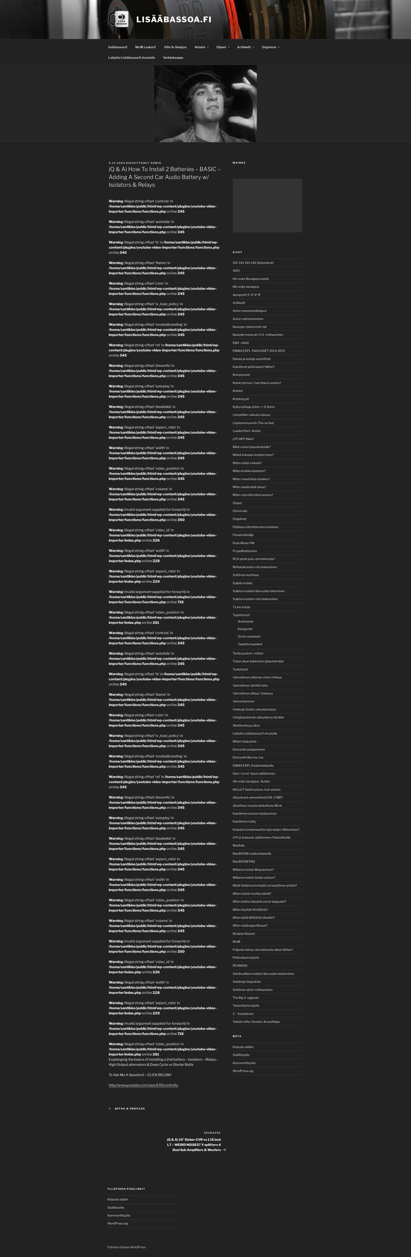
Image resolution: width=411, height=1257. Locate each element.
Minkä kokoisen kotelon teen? (253, 455)
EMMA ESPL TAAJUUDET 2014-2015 (259, 350)
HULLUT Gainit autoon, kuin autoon (256, 789)
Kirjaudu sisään (243, 1047)
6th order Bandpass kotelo (251, 279)
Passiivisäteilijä (243, 535)
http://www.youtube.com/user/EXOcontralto (143, 1085)
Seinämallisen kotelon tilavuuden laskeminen (263, 973)
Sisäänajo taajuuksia (247, 981)
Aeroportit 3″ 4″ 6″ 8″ (247, 295)
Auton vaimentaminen (248, 319)
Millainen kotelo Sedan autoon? (254, 877)
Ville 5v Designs (175, 47)
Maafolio (239, 845)
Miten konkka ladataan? (249, 471)
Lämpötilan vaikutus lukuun (251, 415)
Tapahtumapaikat (250, 644)
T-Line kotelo (241, 607)
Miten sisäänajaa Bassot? (250, 925)
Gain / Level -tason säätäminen (254, 773)
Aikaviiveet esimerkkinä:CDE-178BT (258, 797)
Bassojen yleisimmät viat (250, 326)
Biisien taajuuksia (244, 741)
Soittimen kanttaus (246, 575)
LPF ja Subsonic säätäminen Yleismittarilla (261, 837)
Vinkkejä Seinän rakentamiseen (254, 709)
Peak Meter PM (243, 543)
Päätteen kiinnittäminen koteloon (255, 527)
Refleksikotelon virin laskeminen (255, 567)
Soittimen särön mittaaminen (253, 989)
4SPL (236, 270)
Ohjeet (221, 47)
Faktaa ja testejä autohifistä (252, 359)
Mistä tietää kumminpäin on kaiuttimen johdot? (265, 885)
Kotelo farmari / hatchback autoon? (257, 383)
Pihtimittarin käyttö (246, 957)
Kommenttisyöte (244, 1063)
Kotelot (200, 47)
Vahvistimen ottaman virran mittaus (257, 677)
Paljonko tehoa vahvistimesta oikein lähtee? (263, 949)
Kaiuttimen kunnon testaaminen (255, 813)
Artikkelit (244, 47)
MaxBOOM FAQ (244, 861)
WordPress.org (243, 1071)
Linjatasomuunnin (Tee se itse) (253, 423)
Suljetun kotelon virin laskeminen (255, 599)
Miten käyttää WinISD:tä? (250, 909)
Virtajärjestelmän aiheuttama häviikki (258, 717)
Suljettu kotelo (242, 583)
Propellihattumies (245, 551)
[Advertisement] (267, 205)
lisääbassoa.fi (117, 47)
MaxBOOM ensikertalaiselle (252, 853)
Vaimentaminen (244, 701)
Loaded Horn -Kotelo (247, 431)
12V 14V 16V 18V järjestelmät (253, 262)
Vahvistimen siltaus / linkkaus (253, 693)
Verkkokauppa (173, 57)
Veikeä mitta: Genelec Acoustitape (256, 1021)
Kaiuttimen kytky (244, 821)
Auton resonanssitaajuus (250, 310)
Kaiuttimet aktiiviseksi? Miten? (254, 367)
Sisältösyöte (241, 1055)
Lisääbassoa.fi (174, 19)
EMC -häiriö (241, 343)
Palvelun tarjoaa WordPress (126, 1247)
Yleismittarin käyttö (246, 1005)
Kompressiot (241, 374)
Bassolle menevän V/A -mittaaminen (258, 334)
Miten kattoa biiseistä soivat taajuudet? (259, 901)
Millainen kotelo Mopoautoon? (253, 869)
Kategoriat (245, 629)
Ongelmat (269, 47)
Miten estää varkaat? (247, 463)
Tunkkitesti (240, 669)
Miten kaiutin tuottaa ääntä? (252, 893)
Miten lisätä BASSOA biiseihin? (254, 917)
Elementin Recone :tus (248, 757)
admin (155, 162)
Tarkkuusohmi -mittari (248, 653)
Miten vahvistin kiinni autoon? (253, 495)
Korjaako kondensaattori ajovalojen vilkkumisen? (266, 829)
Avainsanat (245, 621)
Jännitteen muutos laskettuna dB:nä (257, 805)
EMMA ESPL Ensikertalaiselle (253, 765)
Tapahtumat (241, 615)
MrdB (236, 941)
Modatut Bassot (244, 933)
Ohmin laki (240, 511)
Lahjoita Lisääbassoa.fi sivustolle (131, 57)
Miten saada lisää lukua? (249, 487)
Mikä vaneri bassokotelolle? (252, 447)
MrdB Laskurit (145, 47)
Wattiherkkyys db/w (246, 725)
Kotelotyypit (241, 399)
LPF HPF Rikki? (243, 439)
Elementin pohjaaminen (249, 749)
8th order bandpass (246, 286)
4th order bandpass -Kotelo (251, 781)
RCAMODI (240, 965)
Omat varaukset (249, 636)
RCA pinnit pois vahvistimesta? (254, 559)
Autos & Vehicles (130, 1108)
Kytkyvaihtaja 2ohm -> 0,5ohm (254, 407)
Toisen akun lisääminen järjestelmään (258, 661)
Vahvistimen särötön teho (250, 685)
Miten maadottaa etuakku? (251, 479)
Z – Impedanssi (243, 1013)
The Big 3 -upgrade (246, 997)
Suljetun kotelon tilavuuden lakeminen (259, 591)
